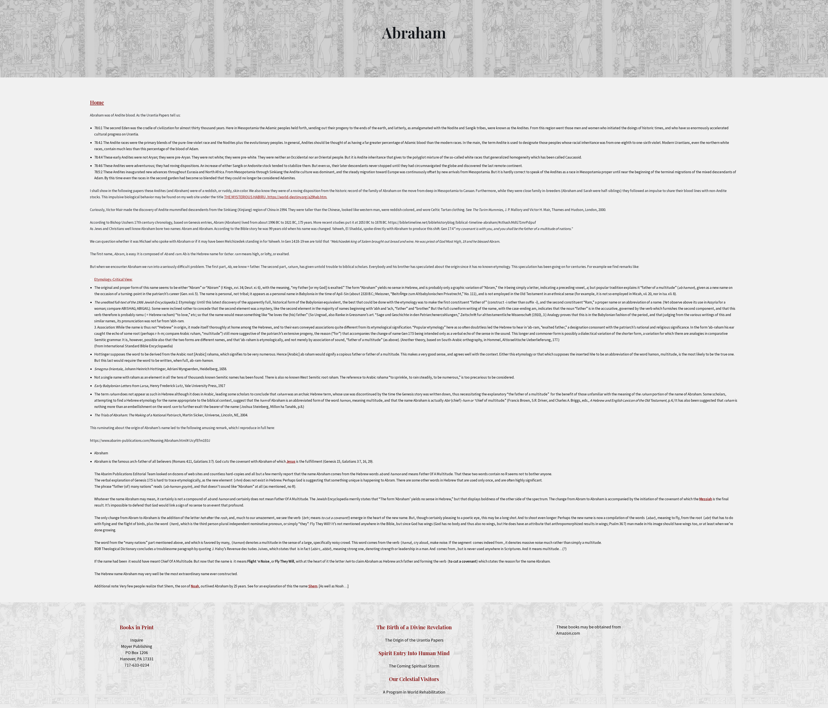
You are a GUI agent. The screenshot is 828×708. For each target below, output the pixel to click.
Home (97, 102)
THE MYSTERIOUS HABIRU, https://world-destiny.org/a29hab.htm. (275, 197)
